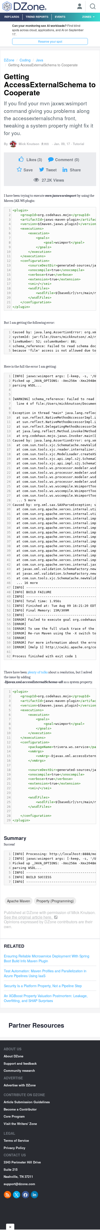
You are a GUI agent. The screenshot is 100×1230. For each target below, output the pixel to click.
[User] (79, 7)
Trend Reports (37, 17)
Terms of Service (16, 1140)
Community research (19, 1070)
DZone (9, 60)
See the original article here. (28, 917)
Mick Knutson (29, 143)
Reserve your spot (50, 41)
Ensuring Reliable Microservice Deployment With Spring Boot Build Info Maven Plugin (46, 958)
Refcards (11, 17)
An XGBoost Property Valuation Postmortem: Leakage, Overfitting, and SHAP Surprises (46, 998)
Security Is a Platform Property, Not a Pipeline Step (43, 985)
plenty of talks (38, 672)
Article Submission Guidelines (27, 1102)
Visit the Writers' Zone (20, 1123)
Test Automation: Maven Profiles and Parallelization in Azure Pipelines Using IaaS (45, 973)
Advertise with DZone (20, 1085)
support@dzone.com (19, 1183)
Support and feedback (20, 1063)
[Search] (92, 6)
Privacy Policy (14, 1147)
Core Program (14, 1116)
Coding (25, 60)
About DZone (13, 1056)
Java (39, 60)
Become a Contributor (20, 1109)
